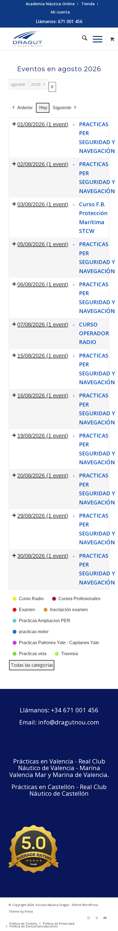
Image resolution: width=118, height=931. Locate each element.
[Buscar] (82, 39)
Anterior (25, 107)
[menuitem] (50, 3)
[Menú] (94, 39)
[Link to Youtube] (105, 918)
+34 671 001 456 (75, 710)
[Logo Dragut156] (49, 39)
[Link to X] (97, 918)
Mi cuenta (60, 12)
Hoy (43, 107)
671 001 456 (70, 21)
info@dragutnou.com (68, 722)
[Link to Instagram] (89, 918)
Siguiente (62, 107)
